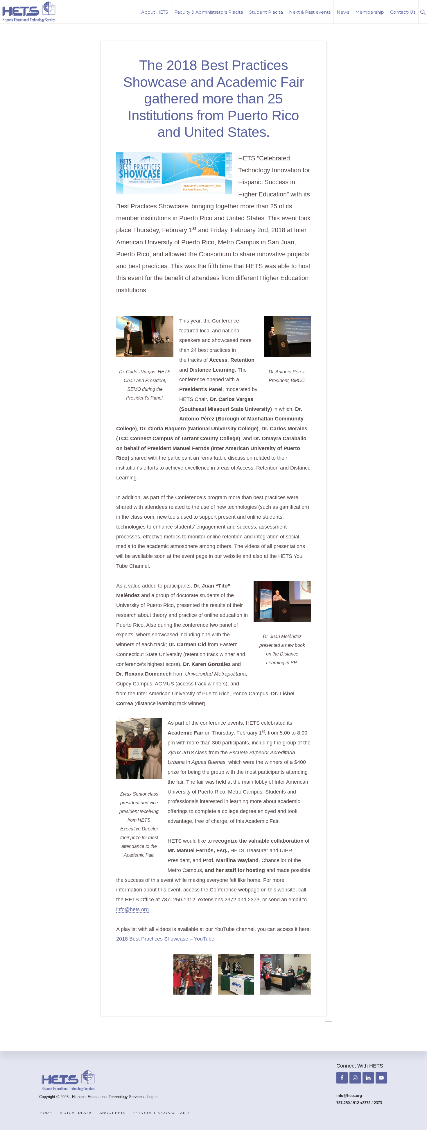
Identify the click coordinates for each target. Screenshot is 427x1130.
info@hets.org (132, 909)
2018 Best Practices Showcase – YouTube (165, 939)
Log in (152, 1097)
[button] (423, 11)
